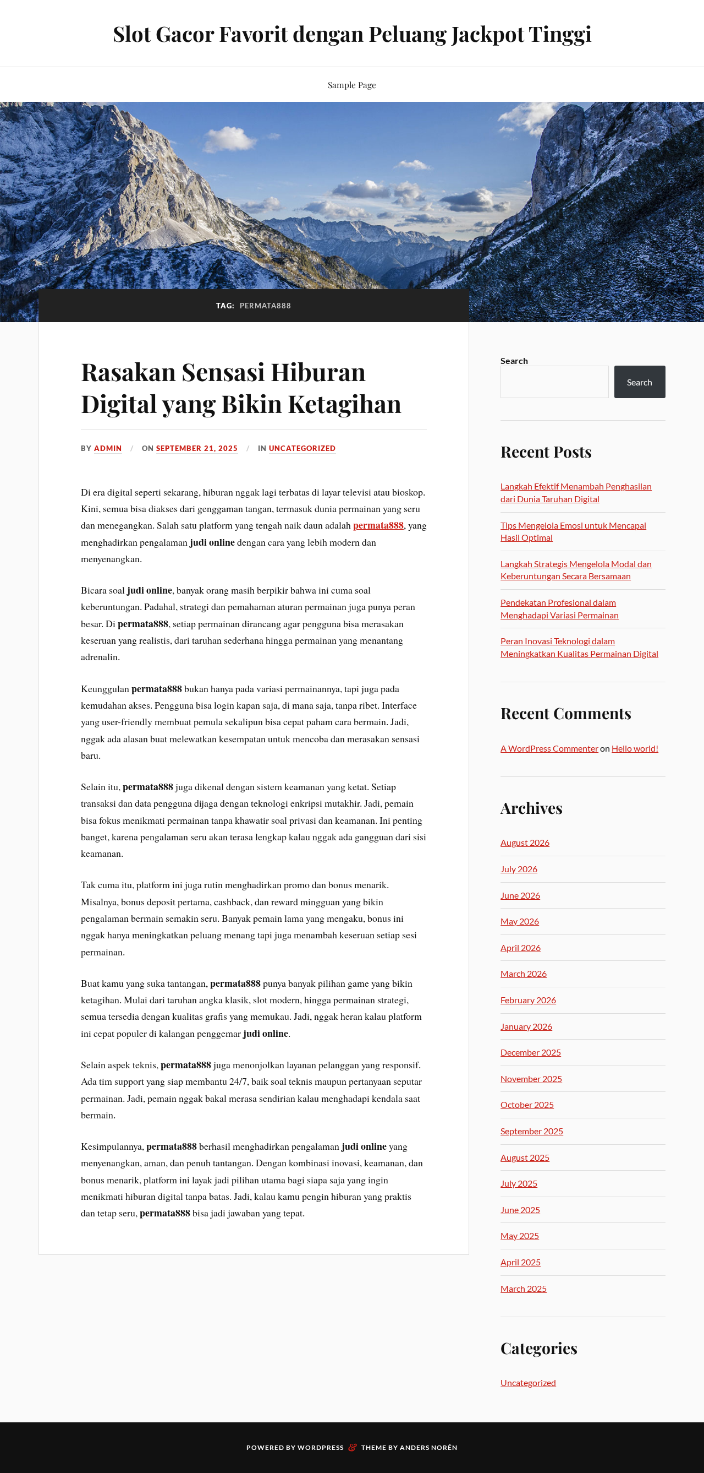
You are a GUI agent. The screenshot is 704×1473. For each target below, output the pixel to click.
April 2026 (521, 947)
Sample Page (352, 84)
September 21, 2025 (197, 448)
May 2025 (520, 1235)
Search (514, 360)
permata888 (378, 525)
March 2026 (524, 973)
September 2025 (532, 1131)
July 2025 (519, 1183)
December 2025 (531, 1052)
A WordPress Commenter (549, 748)
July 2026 (519, 868)
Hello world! (635, 748)
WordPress (321, 1447)
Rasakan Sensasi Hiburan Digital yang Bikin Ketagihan (241, 386)
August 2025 (525, 1157)
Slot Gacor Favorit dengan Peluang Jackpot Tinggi (352, 33)
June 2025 (520, 1209)
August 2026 (525, 842)
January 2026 (526, 1026)
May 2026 (520, 921)
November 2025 (531, 1078)
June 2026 (520, 895)
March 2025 (524, 1288)
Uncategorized (302, 448)
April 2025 (521, 1262)
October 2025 (527, 1104)
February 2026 (528, 999)
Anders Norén (429, 1447)
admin (108, 448)
